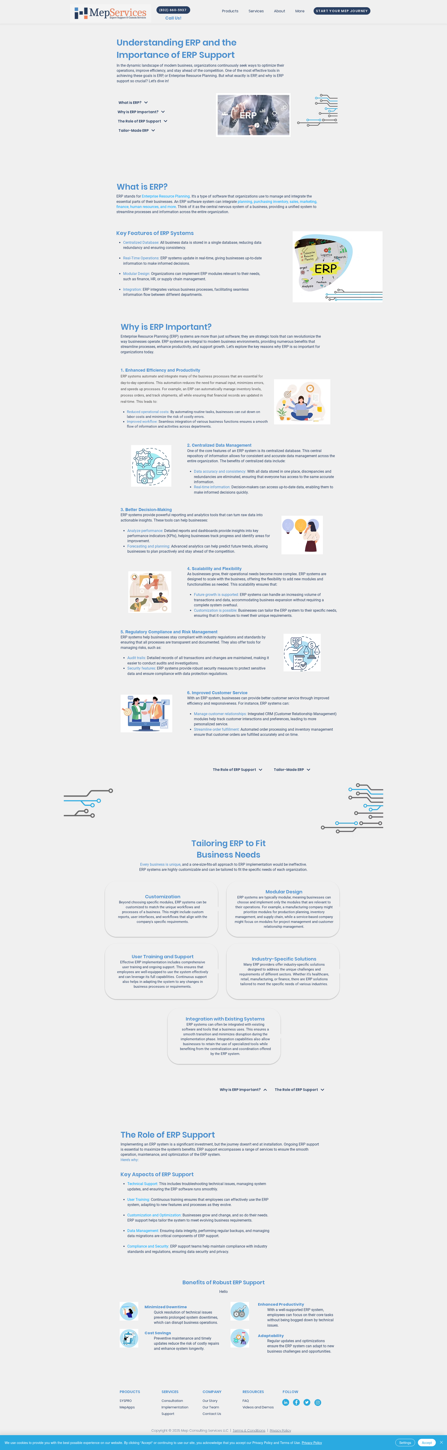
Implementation (175, 1407)
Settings (405, 1442)
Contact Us (212, 1413)
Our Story (210, 1400)
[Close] (441, 1442)
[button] (230, 11)
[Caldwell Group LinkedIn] (286, 1402)
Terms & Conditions (249, 1430)
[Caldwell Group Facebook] (296, 1402)
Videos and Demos (258, 1407)
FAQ (246, 1400)
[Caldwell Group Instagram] (318, 1402)
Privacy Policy (280, 1430)
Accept (427, 1442)
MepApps (127, 1407)
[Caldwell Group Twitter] (307, 1402)
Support (168, 1413)
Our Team (211, 1407)
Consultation (172, 1400)
